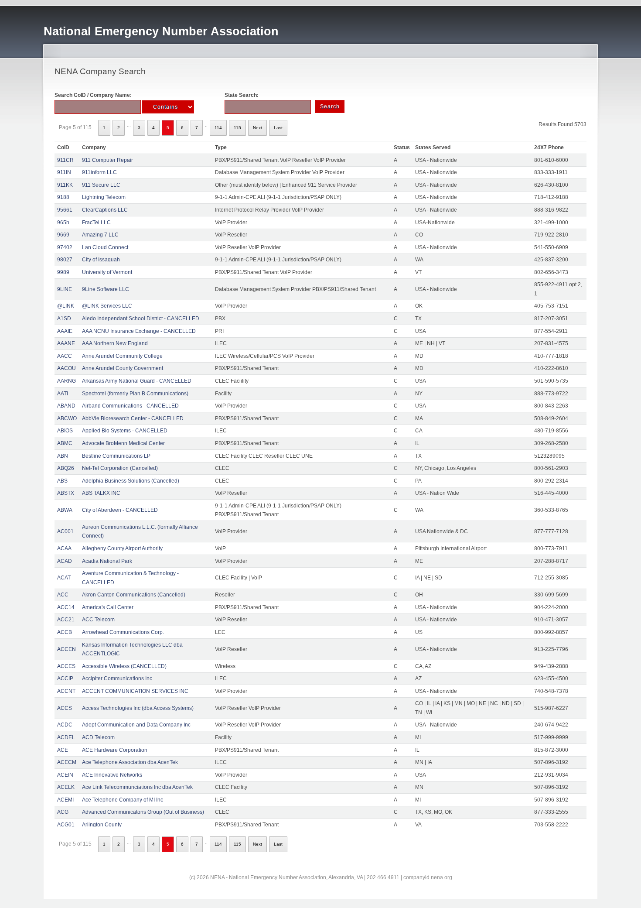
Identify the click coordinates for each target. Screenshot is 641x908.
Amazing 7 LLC (100, 235)
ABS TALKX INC (101, 493)
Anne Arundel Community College (122, 356)
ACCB (64, 632)
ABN (62, 456)
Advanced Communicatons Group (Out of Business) (143, 812)
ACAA (64, 548)
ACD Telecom (98, 737)
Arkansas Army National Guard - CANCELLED (136, 381)
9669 (63, 235)
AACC (64, 356)
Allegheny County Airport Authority (122, 548)
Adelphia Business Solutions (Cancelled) (130, 481)
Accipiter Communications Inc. (117, 678)
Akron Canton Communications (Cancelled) (133, 595)
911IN (64, 172)
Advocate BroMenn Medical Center (123, 443)
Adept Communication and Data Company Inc (136, 725)
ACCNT (66, 691)
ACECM (66, 762)
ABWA (64, 510)
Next (257, 127)
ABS (62, 481)
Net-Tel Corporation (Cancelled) (120, 468)
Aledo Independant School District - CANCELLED (140, 318)
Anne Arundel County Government (122, 368)
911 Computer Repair (107, 160)
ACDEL (66, 737)
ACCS (64, 708)
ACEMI (65, 800)
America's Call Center (107, 607)
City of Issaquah (101, 260)
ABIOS (65, 431)
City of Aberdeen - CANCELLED (120, 510)
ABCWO (67, 418)
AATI (62, 394)
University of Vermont (107, 272)
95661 (64, 210)
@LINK (65, 306)
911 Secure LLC (101, 185)
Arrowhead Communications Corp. (123, 632)
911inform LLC (99, 172)
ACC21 (66, 620)
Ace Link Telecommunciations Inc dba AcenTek (137, 787)
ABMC (64, 443)
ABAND (66, 406)
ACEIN (65, 775)
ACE (62, 750)
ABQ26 (65, 468)
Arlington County (102, 825)
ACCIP (65, 678)
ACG (62, 812)
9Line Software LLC (105, 289)
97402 (64, 247)
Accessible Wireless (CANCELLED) (124, 666)
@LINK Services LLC (107, 306)
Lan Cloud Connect (105, 247)
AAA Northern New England (115, 343)
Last (278, 127)
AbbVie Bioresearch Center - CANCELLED (133, 418)
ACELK (66, 787)
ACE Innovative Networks (112, 775)
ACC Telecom (98, 620)
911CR (65, 160)
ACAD (64, 561)
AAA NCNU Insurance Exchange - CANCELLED (139, 331)
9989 (63, 272)
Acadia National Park (107, 561)
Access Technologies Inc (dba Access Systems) (138, 708)
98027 (64, 260)
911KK (65, 185)
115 (237, 127)
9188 (63, 197)
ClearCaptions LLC (105, 210)
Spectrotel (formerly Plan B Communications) (135, 394)
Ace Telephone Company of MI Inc (122, 800)
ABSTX (65, 493)
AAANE (66, 343)
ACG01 (66, 825)
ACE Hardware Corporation (114, 750)
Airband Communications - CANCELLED (130, 406)
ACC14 (66, 607)
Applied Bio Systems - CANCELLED (124, 431)
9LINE (64, 289)
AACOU (66, 368)
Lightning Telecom (104, 197)
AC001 (65, 531)
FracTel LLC (96, 222)
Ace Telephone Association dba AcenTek (130, 762)
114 (218, 127)
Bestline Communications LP (116, 456)
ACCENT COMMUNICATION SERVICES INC (135, 691)
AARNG (66, 381)
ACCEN (66, 649)
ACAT (64, 578)
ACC (62, 595)
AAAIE (64, 331)
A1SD (64, 318)
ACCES (66, 666)
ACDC (64, 725)
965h (63, 222)
